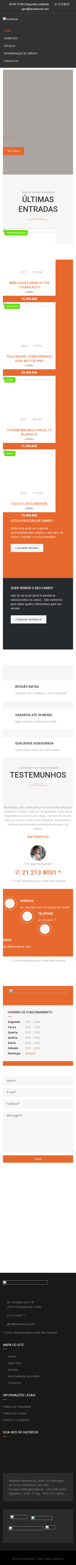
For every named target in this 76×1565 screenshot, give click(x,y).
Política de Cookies (15, 1413)
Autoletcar (28, 1559)
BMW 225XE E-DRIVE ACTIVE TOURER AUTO (29, 285)
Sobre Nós (11, 38)
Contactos (11, 61)
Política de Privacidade (17, 1406)
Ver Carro (13, 151)
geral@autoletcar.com (35, 8)
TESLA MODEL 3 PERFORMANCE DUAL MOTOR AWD (29, 358)
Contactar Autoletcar (28, 619)
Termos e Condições (16, 1420)
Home (7, 30)
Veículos (9, 46)
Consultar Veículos (27, 548)
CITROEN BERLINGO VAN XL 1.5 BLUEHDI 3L (29, 432)
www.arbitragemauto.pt (28, 1489)
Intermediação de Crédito (20, 53)
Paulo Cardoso (54, 1559)
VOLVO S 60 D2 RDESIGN (29, 504)
